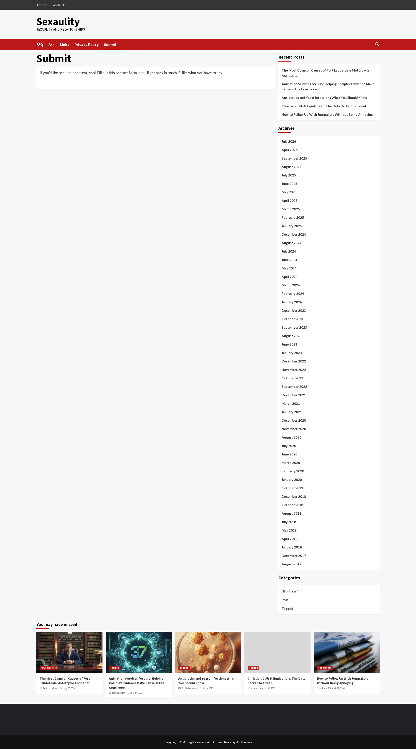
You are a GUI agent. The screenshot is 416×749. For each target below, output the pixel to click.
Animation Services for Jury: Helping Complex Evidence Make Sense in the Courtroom (328, 86)
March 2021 (291, 403)
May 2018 (289, 530)
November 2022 (294, 370)
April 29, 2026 (338, 688)
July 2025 (289, 175)
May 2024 (289, 268)
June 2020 (289, 454)
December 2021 (294, 395)
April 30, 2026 (268, 688)
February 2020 (293, 471)
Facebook (58, 5)
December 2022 (294, 361)
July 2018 (289, 522)
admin (254, 688)
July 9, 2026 (207, 688)
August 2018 (291, 513)
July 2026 (289, 141)
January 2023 (292, 353)
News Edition (118, 692)
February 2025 (293, 217)
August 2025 (291, 167)
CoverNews (222, 742)
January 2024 (292, 302)
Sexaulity (58, 21)
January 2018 (292, 547)
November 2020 (294, 429)
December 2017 (294, 556)
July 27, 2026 (136, 692)
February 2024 (293, 293)
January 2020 (292, 479)
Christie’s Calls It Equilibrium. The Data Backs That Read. (324, 106)
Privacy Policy (87, 44)
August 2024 (291, 243)
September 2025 (294, 158)
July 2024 (289, 251)
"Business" (290, 591)
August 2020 (291, 437)
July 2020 (289, 446)
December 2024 (294, 234)
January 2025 (292, 226)
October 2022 (292, 378)
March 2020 (291, 463)
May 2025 (289, 192)
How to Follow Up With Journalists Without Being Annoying (327, 114)
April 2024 (289, 277)
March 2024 (291, 285)
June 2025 (289, 184)
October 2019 (292, 488)
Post (285, 600)
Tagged (287, 608)
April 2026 (289, 150)
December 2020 (294, 420)
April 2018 (289, 539)
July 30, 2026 (69, 688)
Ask (52, 44)
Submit (110, 44)
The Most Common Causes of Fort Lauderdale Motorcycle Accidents (326, 72)
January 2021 (292, 412)
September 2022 (294, 386)
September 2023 (294, 327)
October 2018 (292, 505)
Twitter (41, 5)
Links (64, 44)
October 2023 (292, 319)
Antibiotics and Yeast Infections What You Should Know (324, 98)
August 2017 (291, 564)
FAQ (39, 44)
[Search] (377, 44)
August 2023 (291, 336)
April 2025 (289, 200)
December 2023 (294, 310)
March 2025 (291, 209)
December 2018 (294, 496)
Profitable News (50, 688)
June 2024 (289, 260)
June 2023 (289, 344)
